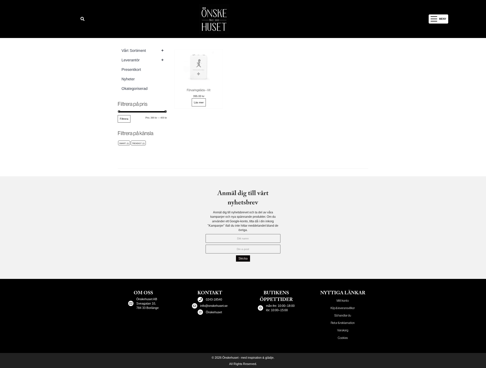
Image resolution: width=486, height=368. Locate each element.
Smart (122, 143)
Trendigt (137, 143)
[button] (82, 19)
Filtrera (124, 118)
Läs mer (199, 102)
